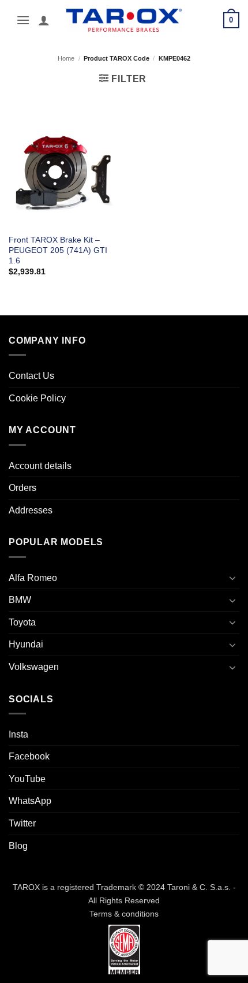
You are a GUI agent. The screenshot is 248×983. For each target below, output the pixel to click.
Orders (22, 488)
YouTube (27, 779)
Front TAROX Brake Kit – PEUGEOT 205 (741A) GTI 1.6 (58, 250)
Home (66, 58)
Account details (40, 466)
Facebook (29, 756)
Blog (18, 846)
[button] (23, 20)
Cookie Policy (37, 398)
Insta (18, 734)
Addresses (30, 510)
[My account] (44, 20)
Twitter (22, 823)
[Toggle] (232, 577)
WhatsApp (30, 801)
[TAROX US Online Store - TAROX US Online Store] (124, 20)
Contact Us (31, 376)
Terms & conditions (124, 913)
